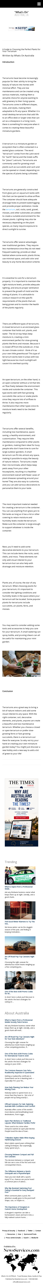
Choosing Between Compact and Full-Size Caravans (19, 1155)
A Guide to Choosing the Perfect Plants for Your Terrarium (21, 50)
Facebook (21, 1231)
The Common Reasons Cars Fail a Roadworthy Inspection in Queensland (19, 1071)
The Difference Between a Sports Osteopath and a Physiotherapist (18, 1172)
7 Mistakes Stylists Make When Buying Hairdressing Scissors (19, 1139)
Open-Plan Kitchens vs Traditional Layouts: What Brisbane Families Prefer (20, 1122)
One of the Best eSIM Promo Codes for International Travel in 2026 (19, 1054)
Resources (11, 1234)
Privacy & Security (8, 1231)
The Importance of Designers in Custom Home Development (17, 1208)
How (19, 1234)
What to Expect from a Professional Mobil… (18, 888)
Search (26, 1238)
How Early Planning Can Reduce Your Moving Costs (19, 1088)
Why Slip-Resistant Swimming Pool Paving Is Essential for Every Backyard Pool (19, 1190)
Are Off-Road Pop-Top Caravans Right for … (19, 957)
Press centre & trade (13, 1238)
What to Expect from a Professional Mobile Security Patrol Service (18, 1021)
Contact (38, 1231)
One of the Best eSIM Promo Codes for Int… (19, 992)
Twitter (30, 1231)
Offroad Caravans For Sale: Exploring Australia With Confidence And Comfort (20, 1105)
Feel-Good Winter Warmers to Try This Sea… (20, 922)
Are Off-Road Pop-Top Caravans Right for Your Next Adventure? (19, 1038)
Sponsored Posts (30, 1234)
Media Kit (34, 1238)
